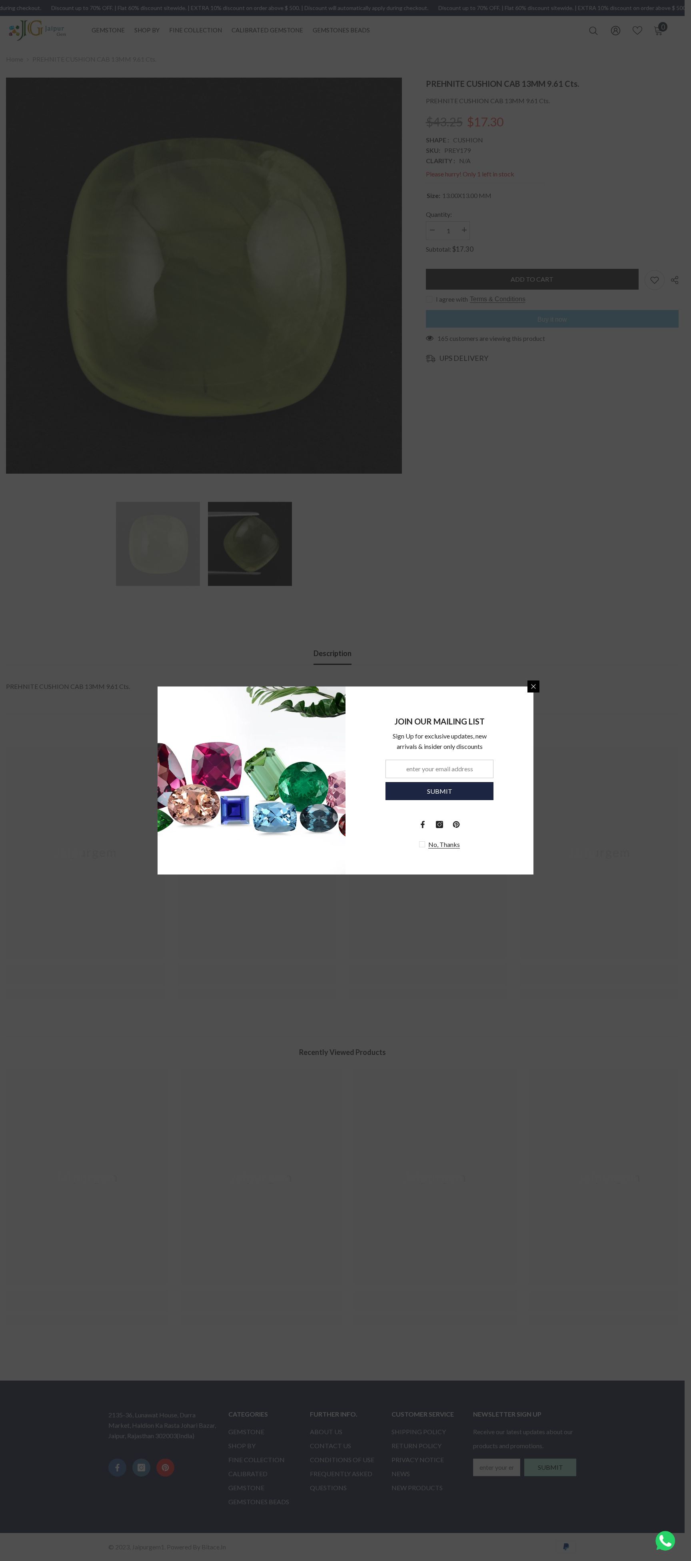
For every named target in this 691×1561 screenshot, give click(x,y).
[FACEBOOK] (422, 824)
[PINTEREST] (456, 824)
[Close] (533, 686)
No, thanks (444, 844)
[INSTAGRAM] (439, 824)
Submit (439, 791)
